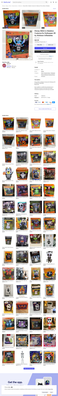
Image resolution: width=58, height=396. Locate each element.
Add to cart (50, 44)
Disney (7, 5)
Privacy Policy (50, 389)
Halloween (20, 5)
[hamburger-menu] (2, 2)
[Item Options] (31, 31)
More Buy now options (44, 54)
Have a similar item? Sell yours (45, 108)
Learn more (41, 63)
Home (10, 5)
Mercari (3, 5)
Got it (51, 392)
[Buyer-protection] (46, 42)
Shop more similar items (29, 368)
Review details (44, 392)
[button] (51, 2)
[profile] (56, 2)
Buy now (45, 48)
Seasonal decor (15, 5)
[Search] (46, 2)
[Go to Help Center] (39, 69)
